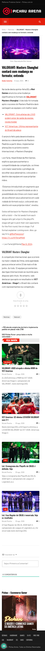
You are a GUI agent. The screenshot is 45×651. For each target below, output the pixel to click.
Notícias (11, 30)
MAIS (22, 640)
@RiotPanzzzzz (17, 234)
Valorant (17, 317)
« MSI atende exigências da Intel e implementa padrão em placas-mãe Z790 (20, 328)
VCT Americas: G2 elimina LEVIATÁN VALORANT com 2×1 (20, 418)
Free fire (36, 635)
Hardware (13, 635)
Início (4, 30)
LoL (5, 460)
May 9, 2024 (27, 244)
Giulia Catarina (7, 81)
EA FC (29, 635)
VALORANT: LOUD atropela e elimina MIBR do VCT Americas (20, 369)
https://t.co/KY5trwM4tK (13, 237)
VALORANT (31, 96)
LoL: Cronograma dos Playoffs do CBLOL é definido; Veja (18, 467)
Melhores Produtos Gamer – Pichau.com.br (17, 2)
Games (22, 635)
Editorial (29, 640)
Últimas (4, 635)
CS (17, 640)
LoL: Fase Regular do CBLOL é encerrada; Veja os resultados (20, 516)
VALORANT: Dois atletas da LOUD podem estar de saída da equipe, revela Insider (20, 118)
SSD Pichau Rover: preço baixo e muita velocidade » (17, 335)
